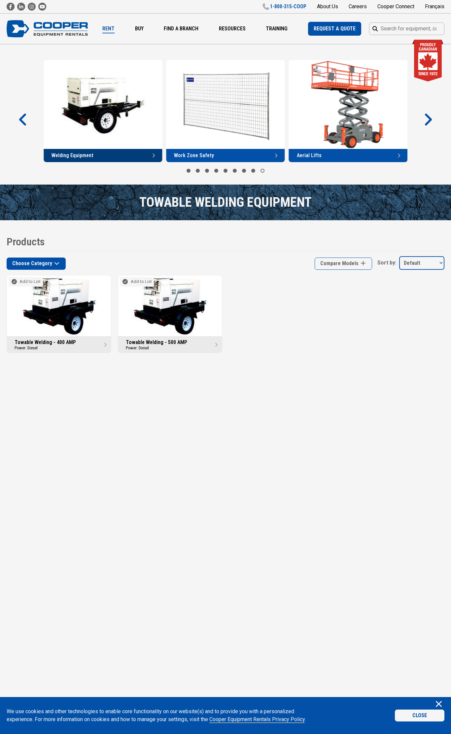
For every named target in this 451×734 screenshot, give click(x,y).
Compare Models (340, 263)
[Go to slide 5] (225, 171)
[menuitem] (108, 29)
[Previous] (23, 120)
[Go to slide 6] (235, 171)
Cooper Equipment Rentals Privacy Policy (257, 719)
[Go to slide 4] (216, 171)
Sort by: (387, 263)
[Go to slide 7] (244, 171)
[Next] (428, 120)
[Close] (439, 705)
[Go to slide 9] (262, 171)
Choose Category (32, 263)
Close (419, 715)
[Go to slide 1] (189, 171)
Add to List (30, 281)
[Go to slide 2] (198, 171)
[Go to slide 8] (253, 171)
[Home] (47, 29)
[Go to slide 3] (207, 171)
